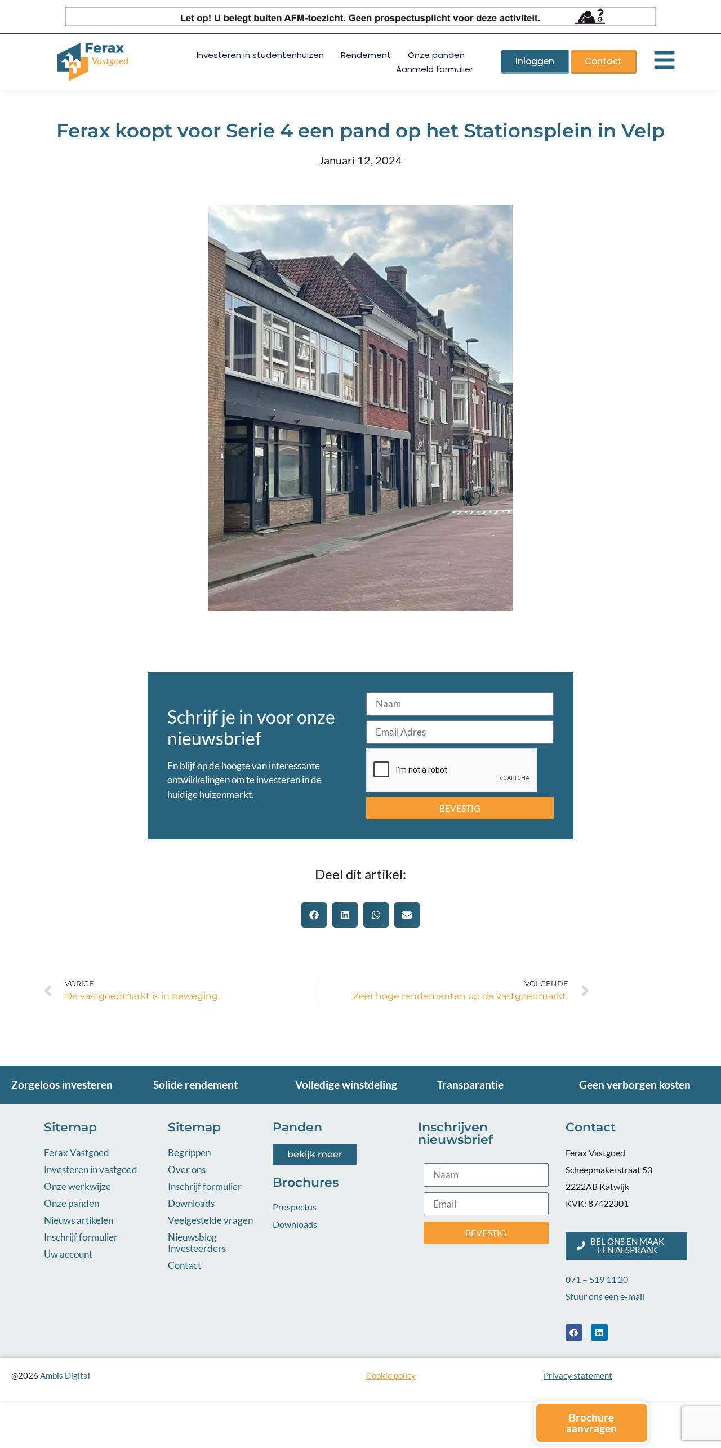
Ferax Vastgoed (76, 1153)
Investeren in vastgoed (90, 1169)
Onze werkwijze (77, 1186)
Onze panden (436, 55)
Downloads (191, 1203)
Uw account (68, 1254)
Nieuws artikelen (78, 1220)
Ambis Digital (65, 1375)
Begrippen (189, 1153)
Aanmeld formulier (434, 69)
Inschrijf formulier (81, 1237)
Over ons (187, 1169)
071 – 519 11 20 (597, 1279)
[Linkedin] (599, 1332)
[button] (314, 915)
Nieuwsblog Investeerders (197, 1242)
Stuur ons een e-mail (605, 1296)
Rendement (366, 55)
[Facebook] (574, 1332)
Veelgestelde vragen (210, 1220)
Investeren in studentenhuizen (260, 55)
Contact (184, 1265)
